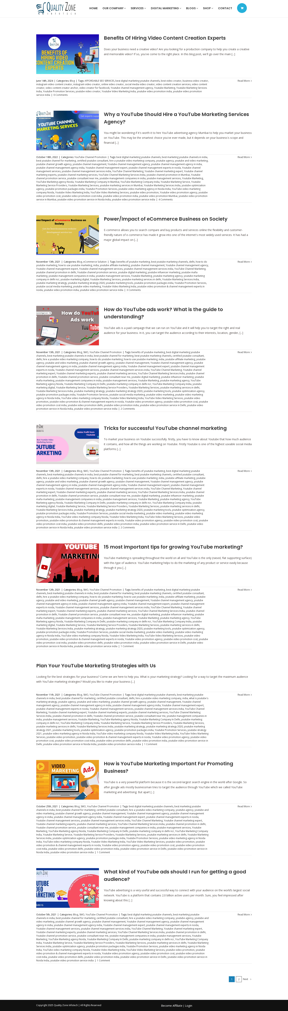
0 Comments (60, 95)
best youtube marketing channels (169, 261)
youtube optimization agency (188, 391)
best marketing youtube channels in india (184, 157)
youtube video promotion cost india (82, 196)
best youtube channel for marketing (56, 160)
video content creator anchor (62, 88)
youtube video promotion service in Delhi (163, 405)
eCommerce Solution (95, 261)
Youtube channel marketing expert (164, 171)
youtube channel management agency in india (176, 164)
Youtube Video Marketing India (119, 91)
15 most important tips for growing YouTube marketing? (173, 546)
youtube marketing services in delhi (141, 279)
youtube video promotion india (154, 91)
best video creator (171, 80)
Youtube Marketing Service (175, 182)
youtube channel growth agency (54, 164)
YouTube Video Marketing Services (110, 192)
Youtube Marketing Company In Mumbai (97, 182)
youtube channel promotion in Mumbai (168, 174)
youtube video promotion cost (181, 401)
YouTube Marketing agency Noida (55, 182)
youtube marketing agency (168, 276)
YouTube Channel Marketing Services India (122, 174)
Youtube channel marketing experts (76, 373)
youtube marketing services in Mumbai (121, 185)
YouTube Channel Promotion (90, 157)
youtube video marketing (87, 286)
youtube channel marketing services (77, 174)
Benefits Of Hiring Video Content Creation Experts (165, 38)
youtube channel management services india (86, 171)
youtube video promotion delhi (85, 405)
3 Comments (134, 290)
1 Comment (127, 646)
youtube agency (165, 160)
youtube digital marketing (132, 272)
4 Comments (165, 199)
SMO (85, 352)
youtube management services (164, 178)
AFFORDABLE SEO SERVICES (99, 80)
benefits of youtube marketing (133, 261)
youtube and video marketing (191, 160)
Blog (72, 80)
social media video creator (140, 84)
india (96, 265)
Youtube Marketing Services (83, 185)
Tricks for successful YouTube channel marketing (165, 428)
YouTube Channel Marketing (127, 171)
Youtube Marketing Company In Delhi (84, 384)
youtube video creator (88, 91)
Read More (244, 80)
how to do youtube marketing (106, 359)
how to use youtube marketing (75, 265)
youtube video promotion (144, 192)
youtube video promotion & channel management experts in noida (87, 401)
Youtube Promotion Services (58, 91)
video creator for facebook (94, 88)
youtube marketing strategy (51, 283)
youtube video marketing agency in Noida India (144, 189)
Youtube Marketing (164, 88)
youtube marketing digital (75, 279)
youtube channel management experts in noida (155, 167)
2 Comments (128, 408)
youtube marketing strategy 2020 (86, 283)
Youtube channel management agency (132, 88)
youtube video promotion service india (133, 199)
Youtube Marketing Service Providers (107, 387)
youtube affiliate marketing (115, 265)
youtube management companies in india (123, 178)
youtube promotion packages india (64, 189)
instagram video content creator (54, 84)
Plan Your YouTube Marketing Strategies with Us (96, 665)
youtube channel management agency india (60, 167)
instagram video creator (86, 84)
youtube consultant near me (82, 178)
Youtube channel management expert (106, 167)
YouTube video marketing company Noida (84, 398)
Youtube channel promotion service (97, 272)
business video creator (195, 80)
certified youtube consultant (92, 160)
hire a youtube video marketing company (132, 160)
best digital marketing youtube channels (137, 80)
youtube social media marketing (54, 286)
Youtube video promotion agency (178, 192)
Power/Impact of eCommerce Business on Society (165, 219)
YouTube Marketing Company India (139, 182)
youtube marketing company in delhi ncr (129, 384)
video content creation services (173, 84)
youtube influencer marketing (164, 272)
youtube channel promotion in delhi (56, 272)
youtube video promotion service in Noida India (84, 199)
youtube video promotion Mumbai (158, 196)
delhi (192, 261)
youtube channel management (89, 164)
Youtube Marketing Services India (162, 185)
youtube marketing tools (119, 283)
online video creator (112, 84)
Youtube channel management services (101, 268)
